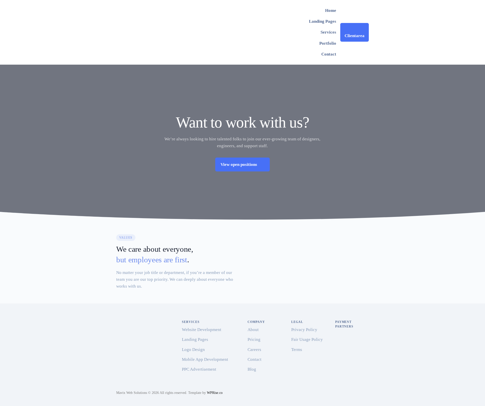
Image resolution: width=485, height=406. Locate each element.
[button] (242, 164)
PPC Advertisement (199, 369)
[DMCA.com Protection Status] (347, 367)
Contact (328, 54)
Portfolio (327, 43)
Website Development (201, 329)
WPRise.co (215, 393)
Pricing (254, 339)
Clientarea (355, 35)
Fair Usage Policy (307, 339)
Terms (296, 349)
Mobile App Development (205, 359)
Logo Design (193, 349)
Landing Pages (322, 21)
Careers (254, 349)
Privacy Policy (304, 329)
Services (328, 32)
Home (330, 10)
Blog (252, 369)
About (253, 329)
